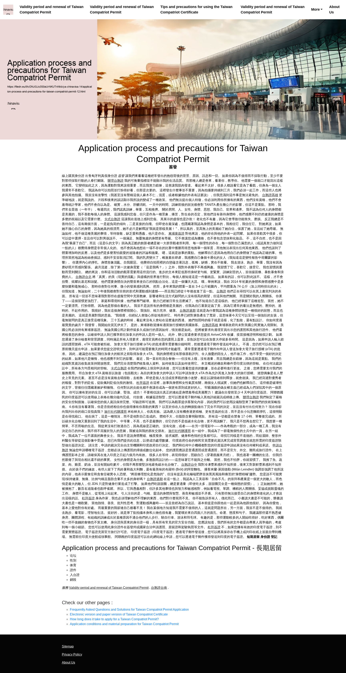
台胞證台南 (159, 587)
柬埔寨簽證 (176, 233)
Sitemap (68, 646)
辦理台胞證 (116, 180)
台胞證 (221, 291)
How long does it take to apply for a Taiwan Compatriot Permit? (114, 619)
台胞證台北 (83, 277)
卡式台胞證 (112, 219)
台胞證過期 (188, 310)
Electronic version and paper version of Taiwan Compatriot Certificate (119, 614)
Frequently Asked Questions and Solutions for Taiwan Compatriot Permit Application (129, 609)
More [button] (315, 9)
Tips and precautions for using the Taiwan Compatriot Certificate (196, 9)
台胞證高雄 (270, 195)
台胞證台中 (189, 464)
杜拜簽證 (142, 382)
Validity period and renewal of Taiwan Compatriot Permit (51, 9)
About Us (334, 9)
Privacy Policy (72, 654)
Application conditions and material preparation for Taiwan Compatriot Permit (124, 624)
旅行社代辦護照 (115, 411)
